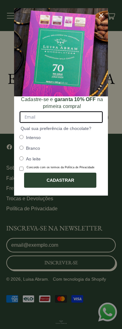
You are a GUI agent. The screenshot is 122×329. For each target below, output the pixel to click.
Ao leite (33, 158)
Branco (33, 148)
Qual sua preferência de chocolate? (56, 128)
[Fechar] (101, 15)
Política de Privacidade (79, 167)
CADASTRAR (60, 180)
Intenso (33, 137)
